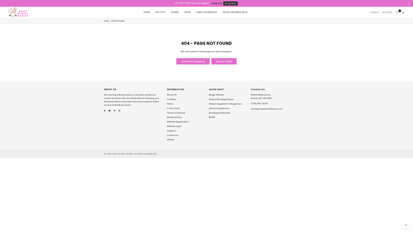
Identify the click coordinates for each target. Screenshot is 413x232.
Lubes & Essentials (206, 12)
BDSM (188, 12)
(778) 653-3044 (259, 103)
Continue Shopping (193, 61)
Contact (171, 99)
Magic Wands (216, 94)
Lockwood (172, 135)
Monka (170, 139)
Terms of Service (176, 112)
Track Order (173, 108)
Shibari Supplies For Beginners (225, 103)
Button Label (224, 61)
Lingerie (171, 130)
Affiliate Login (174, 126)
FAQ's (170, 103)
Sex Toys (160, 12)
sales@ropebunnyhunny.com (267, 108)
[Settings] (402, 12)
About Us (172, 94)
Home (147, 12)
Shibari (175, 12)
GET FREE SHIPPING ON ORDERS (205, 3)
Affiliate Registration (178, 121)
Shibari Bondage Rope (221, 99)
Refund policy (174, 117)
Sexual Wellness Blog (235, 12)
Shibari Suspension (219, 108)
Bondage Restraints (219, 112)
